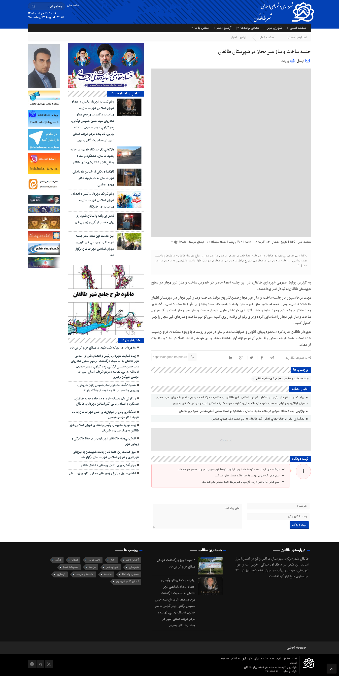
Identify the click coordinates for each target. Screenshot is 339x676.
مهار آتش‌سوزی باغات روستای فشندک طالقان (108, 465)
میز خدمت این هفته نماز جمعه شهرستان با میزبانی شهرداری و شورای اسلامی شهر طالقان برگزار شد (105, 454)
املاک (74, 560)
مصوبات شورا (70, 567)
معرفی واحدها (249, 28)
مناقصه (108, 574)
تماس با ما (202, 28)
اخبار (234, 37)
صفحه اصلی (73, 5)
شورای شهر (274, 28)
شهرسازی (134, 567)
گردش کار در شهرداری (127, 581)
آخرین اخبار (132, 560)
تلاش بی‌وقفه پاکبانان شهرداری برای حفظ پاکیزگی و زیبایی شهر (105, 441)
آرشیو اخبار (224, 28)
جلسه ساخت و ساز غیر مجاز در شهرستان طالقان (264, 52)
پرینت (285, 60)
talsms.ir (272, 671)
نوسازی (61, 574)
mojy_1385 (178, 242)
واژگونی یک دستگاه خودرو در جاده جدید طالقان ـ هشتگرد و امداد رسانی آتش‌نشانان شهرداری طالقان (242, 411)
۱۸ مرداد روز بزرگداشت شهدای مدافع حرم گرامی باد (103, 348)
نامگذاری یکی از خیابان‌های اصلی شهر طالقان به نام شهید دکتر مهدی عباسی (258, 418)
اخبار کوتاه (94, 560)
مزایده (92, 567)
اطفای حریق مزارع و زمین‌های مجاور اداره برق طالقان (102, 473)
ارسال (300, 61)
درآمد (58, 560)
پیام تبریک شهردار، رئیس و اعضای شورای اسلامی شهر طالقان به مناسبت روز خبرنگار (92, 200)
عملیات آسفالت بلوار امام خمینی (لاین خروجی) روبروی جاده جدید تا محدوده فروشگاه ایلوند (108, 388)
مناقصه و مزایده (85, 574)
